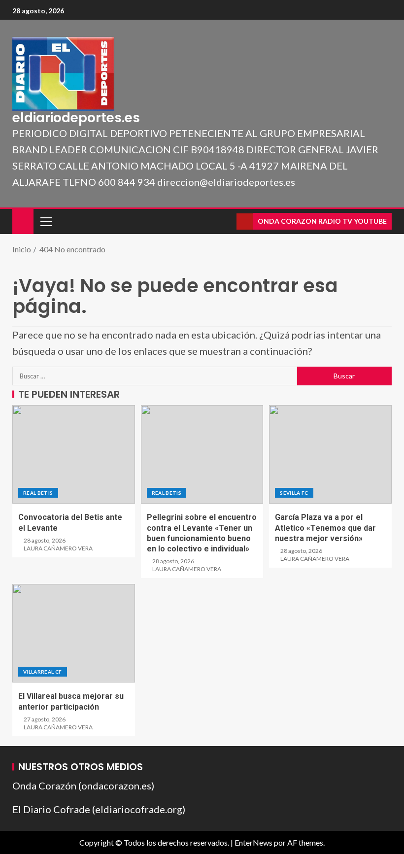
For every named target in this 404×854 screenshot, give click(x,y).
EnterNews (253, 842)
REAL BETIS (38, 493)
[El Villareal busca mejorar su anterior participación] (73, 633)
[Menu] (45, 221)
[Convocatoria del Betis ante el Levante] (73, 454)
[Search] (228, 221)
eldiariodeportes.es (76, 118)
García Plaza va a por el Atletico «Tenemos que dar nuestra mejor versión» (325, 527)
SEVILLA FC (294, 493)
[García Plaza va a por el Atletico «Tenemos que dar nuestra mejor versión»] (330, 454)
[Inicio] (23, 220)
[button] (45, 221)
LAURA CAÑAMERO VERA (58, 548)
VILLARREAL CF (42, 672)
